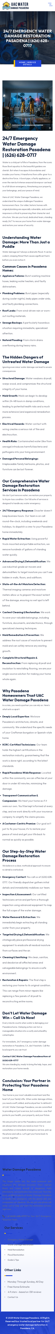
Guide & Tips (13, 1260)
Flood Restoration (16, 1254)
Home (22, 62)
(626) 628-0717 (10, 1060)
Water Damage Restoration (20, 1244)
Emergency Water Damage (20, 1239)
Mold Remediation (16, 1249)
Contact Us (13, 1297)
